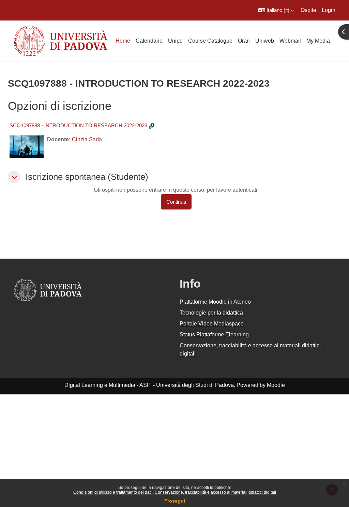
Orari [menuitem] (244, 41)
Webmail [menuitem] (290, 41)
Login (328, 10)
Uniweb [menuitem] (264, 41)
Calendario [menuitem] (149, 41)
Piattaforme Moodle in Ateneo (215, 302)
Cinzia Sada (87, 139)
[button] (276, 10)
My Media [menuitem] (318, 41)
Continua (176, 202)
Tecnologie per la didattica (211, 313)
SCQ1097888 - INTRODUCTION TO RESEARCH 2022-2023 (78, 125)
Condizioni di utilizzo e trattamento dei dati (113, 492)
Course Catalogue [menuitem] (210, 41)
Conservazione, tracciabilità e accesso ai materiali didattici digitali (215, 492)
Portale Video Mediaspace (212, 324)
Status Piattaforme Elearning (214, 334)
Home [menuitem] (123, 41)
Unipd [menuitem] (175, 41)
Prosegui (174, 501)
